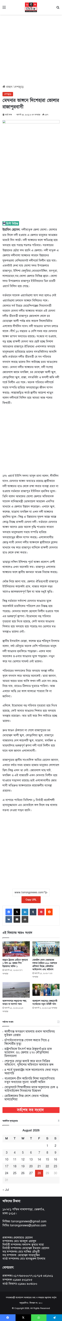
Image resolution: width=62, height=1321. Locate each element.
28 (39, 1173)
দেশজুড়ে (19, 87)
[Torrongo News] (31, 7)
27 (31, 1173)
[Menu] (4, 8)
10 (6, 1159)
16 (55, 1159)
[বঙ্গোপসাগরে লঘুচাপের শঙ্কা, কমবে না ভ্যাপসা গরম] (16, 990)
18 (14, 1166)
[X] (17, 912)
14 (39, 1159)
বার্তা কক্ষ (8, 115)
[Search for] (58, 8)
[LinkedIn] (25, 912)
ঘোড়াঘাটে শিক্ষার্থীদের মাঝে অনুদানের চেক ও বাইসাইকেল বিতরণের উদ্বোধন (31, 1089)
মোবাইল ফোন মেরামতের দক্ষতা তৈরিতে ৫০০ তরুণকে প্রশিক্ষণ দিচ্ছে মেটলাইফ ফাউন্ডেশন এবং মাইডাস (44, 964)
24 (6, 1173)
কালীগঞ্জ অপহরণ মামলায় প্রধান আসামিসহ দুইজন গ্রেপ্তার (29, 1033)
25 (14, 1173)
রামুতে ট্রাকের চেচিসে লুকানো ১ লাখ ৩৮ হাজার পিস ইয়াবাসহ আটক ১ (15, 963)
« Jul (5, 1190)
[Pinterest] (41, 912)
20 (31, 1166)
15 (47, 1159)
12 (22, 1159)
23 (55, 1166)
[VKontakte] (8, 919)
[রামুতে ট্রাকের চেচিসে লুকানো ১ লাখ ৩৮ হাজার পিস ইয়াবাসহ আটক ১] (16, 949)
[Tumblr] (33, 912)
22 (47, 1166)
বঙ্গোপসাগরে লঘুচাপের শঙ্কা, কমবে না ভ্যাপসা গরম (14, 1002)
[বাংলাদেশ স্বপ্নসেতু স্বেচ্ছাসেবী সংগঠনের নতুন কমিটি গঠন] (46, 990)
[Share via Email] (17, 919)
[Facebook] (8, 912)
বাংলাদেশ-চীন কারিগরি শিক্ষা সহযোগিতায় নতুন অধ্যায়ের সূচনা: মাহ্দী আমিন (29, 1080)
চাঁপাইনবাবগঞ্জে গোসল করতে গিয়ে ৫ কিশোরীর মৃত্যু (26, 1042)
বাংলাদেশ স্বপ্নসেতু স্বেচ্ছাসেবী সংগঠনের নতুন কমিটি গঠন (44, 1002)
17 (6, 1166)
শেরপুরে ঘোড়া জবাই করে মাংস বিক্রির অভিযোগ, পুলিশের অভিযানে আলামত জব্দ (28, 1062)
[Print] (25, 919)
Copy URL (31, 899)
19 (22, 1166)
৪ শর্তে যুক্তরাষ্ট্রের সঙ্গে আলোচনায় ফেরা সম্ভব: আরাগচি (31, 1071)
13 (31, 1159)
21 (39, 1166)
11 (14, 1159)
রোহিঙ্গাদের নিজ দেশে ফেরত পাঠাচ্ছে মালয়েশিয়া (26, 1097)
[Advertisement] (31, 48)
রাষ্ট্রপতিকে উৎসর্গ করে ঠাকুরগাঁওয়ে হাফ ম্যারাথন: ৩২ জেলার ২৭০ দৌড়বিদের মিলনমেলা (28, 1052)
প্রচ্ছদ (8, 87)
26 (22, 1173)
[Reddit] (49, 912)
